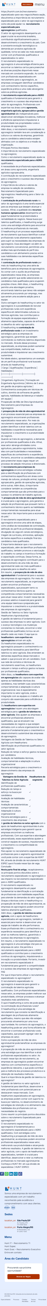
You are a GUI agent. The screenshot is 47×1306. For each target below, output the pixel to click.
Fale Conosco (27, 4)
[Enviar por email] (16, 1173)
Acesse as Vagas (23, 1277)
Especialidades (5, 1299)
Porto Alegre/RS (25, 1227)
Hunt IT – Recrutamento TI (17, 1243)
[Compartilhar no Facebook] (2, 1173)
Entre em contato (13, 1252)
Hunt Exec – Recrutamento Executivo (22, 1249)
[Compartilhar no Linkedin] (11, 1173)
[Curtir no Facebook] (20, 1173)
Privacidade (42, 1299)
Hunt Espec (10, 1246)
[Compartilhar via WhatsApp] (7, 1173)
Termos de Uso (33, 1300)
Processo (16, 1299)
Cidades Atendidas (25, 1300)
